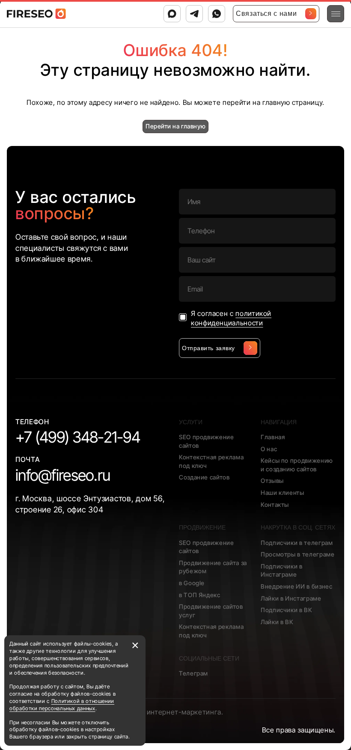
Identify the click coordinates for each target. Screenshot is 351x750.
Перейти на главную (175, 126)
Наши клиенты (282, 492)
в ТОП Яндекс (199, 594)
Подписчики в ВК (286, 609)
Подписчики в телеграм (297, 542)
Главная (273, 436)
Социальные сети (209, 658)
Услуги (190, 422)
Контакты (275, 504)
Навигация (279, 422)
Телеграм (193, 673)
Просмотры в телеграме (297, 554)
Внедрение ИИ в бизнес (296, 586)
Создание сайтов (204, 477)
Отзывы (272, 480)
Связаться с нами (266, 13)
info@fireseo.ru (62, 475)
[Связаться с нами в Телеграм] (194, 13)
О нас (269, 448)
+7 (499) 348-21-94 (77, 437)
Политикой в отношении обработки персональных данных (61, 704)
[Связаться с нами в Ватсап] (216, 13)
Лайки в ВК (277, 621)
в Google (192, 582)
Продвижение (202, 527)
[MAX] (172, 13)
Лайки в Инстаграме (291, 598)
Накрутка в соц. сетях (298, 527)
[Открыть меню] (335, 13)
